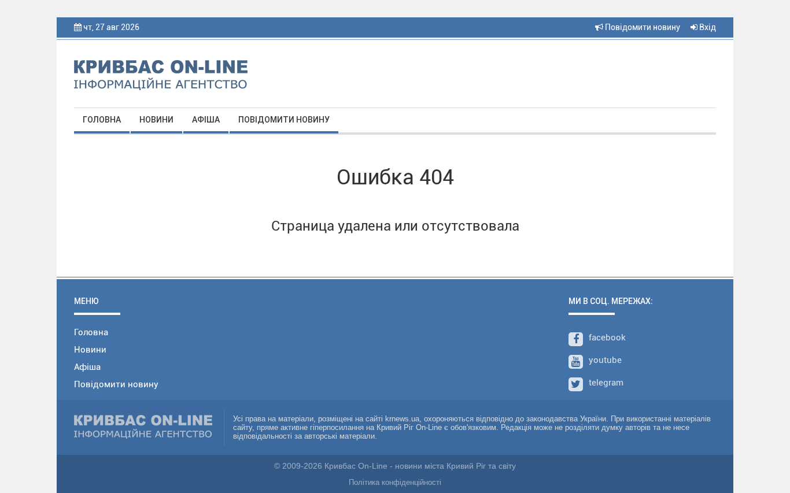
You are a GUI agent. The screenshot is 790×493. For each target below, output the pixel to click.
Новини (156, 119)
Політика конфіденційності (395, 482)
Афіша (206, 119)
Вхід (706, 27)
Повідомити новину (641, 27)
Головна (102, 119)
